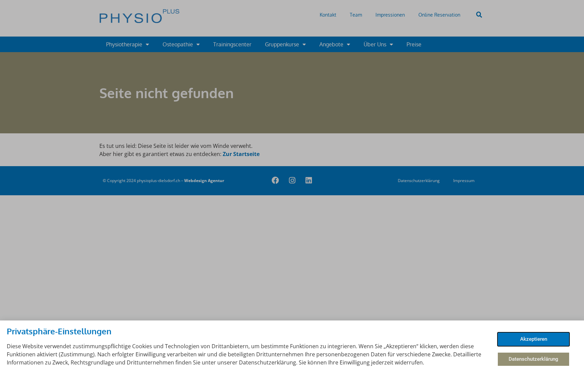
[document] (292, 189)
